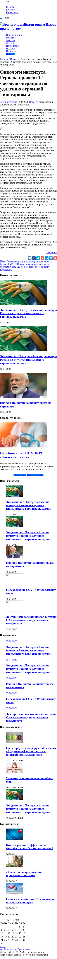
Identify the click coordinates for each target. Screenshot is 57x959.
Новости (10, 54)
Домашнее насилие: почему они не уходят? (26, 261)
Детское (10, 43)
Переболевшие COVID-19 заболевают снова (21, 455)
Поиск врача (20, 475)
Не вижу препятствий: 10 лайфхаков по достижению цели (30, 900)
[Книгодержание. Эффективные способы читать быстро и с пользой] (14, 839)
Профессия (11, 51)
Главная (10, 7)
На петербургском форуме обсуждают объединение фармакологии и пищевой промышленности (31, 751)
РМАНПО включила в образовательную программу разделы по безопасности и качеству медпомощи (25, 267)
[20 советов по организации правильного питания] (14, 866)
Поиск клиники (14, 35)
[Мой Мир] (46, 258)
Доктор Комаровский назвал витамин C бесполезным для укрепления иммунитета (31, 620)
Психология (12, 46)
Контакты (11, 9)
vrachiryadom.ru (8, 949)
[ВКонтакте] (29, 258)
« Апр (3, 946)
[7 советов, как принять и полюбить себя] (14, 772)
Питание (10, 48)
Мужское (11, 37)
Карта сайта (12, 12)
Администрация (8, 102)
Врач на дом (23, 949)
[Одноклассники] (42, 258)
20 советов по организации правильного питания (24, 873)
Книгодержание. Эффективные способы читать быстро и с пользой (29, 846)
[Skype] (51, 258)
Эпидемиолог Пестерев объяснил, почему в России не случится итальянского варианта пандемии (28, 313)
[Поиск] (1, 2)
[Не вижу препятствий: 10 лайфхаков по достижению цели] (14, 893)
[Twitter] (38, 258)
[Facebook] (34, 258)
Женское (10, 40)
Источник (51, 252)
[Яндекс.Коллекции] (55, 258)
